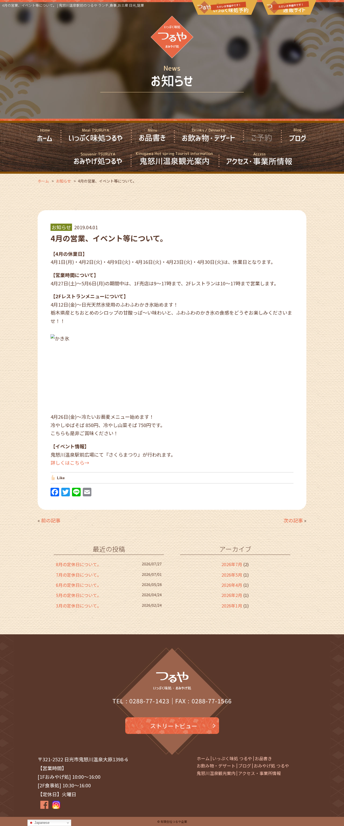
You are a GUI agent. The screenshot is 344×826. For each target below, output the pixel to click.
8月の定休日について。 (78, 564)
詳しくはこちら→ (70, 462)
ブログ (244, 765)
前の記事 (50, 520)
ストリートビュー (173, 725)
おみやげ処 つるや (271, 765)
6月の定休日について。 (78, 585)
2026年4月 (231, 585)
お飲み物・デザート (216, 765)
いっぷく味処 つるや (232, 758)
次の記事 (293, 520)
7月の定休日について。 (78, 575)
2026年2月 (231, 595)
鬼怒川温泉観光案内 (216, 773)
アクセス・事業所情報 (259, 773)
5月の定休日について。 (78, 595)
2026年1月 (231, 605)
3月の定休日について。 (78, 606)
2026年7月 (231, 564)
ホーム (203, 758)
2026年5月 (231, 575)
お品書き (263, 758)
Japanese (41, 823)
